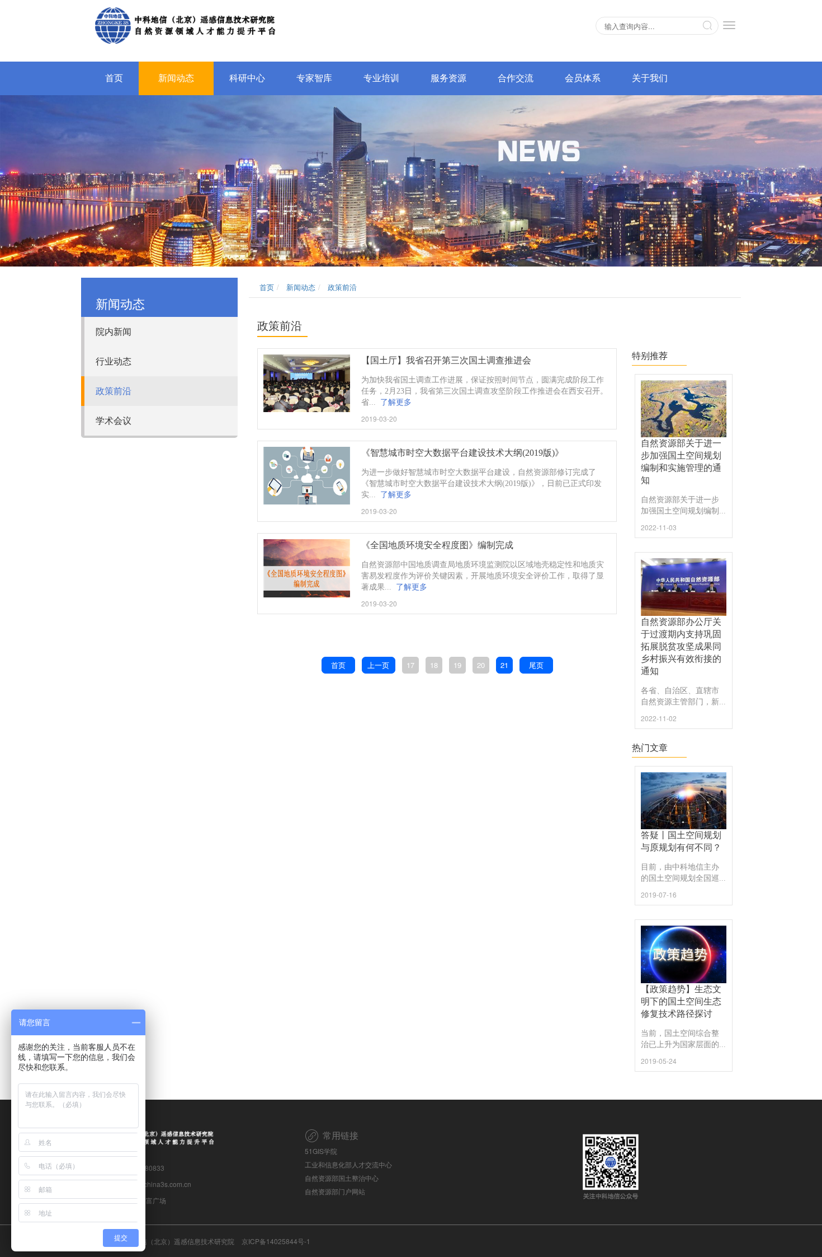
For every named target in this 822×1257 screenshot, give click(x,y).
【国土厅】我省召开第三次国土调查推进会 (446, 360)
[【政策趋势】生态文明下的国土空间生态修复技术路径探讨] (684, 954)
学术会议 (113, 420)
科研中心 (247, 78)
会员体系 (583, 78)
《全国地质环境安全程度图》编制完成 (437, 545)
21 (504, 665)
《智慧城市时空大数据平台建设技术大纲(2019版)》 (462, 452)
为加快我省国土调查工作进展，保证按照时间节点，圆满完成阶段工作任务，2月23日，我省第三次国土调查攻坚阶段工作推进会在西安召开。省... (484, 391)
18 (434, 665)
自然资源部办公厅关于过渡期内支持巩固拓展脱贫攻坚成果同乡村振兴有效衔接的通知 (681, 646)
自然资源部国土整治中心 (342, 1178)
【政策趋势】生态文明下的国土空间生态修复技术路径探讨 (681, 1001)
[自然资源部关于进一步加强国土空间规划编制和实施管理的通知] (684, 408)
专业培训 (381, 78)
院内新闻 (113, 331)
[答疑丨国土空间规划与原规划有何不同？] (684, 800)
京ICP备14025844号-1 (276, 1241)
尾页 (536, 665)
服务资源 (448, 78)
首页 (114, 78)
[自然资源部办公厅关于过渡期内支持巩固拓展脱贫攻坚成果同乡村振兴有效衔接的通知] (684, 586)
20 (481, 665)
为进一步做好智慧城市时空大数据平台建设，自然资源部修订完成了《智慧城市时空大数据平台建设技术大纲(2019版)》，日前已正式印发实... (481, 483)
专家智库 (314, 78)
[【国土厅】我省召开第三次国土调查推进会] (306, 383)
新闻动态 (176, 78)
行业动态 (113, 360)
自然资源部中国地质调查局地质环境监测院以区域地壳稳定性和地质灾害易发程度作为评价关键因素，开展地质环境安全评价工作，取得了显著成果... (482, 575)
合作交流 (515, 78)
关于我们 (650, 78)
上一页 (378, 665)
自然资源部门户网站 (335, 1191)
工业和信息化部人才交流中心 (348, 1164)
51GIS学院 (321, 1151)
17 (410, 665)
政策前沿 (113, 390)
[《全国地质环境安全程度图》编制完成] (306, 568)
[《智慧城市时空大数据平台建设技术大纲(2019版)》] (306, 476)
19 (457, 665)
